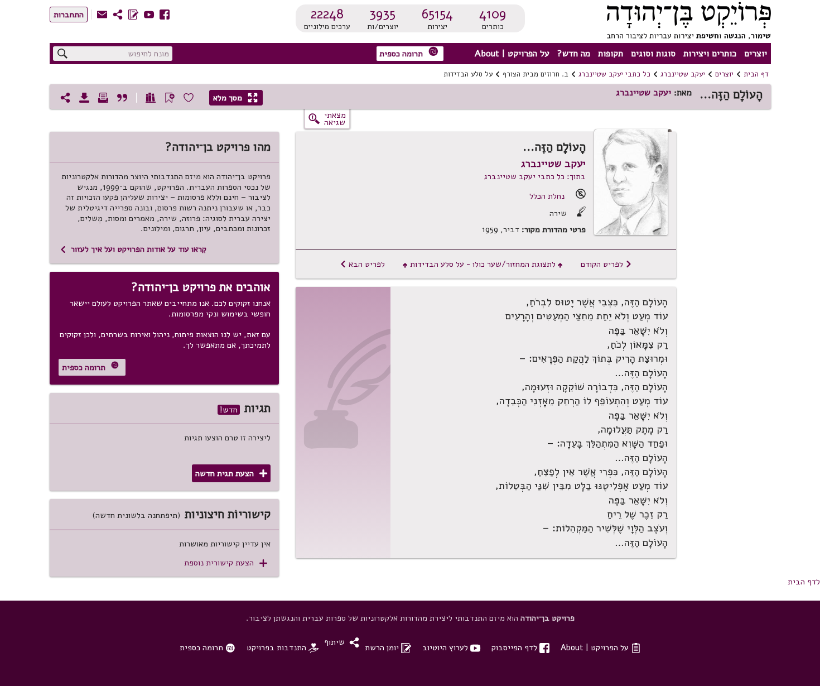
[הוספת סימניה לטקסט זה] (169, 97)
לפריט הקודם (606, 264)
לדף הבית (804, 581)
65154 (437, 14)
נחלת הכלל (547, 196)
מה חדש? (573, 53)
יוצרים (755, 53)
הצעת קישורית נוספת (225, 563)
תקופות (610, 53)
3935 (382, 14)
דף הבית (756, 74)
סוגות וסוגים (653, 53)
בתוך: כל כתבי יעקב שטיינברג (535, 176)
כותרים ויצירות (709, 53)
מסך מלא (235, 97)
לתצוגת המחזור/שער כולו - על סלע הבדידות (483, 264)
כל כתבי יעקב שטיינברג (614, 74)
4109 (492, 14)
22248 (327, 14)
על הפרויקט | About (512, 53)
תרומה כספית (408, 52)
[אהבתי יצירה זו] (188, 97)
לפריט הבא (362, 264)
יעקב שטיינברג (682, 74)
